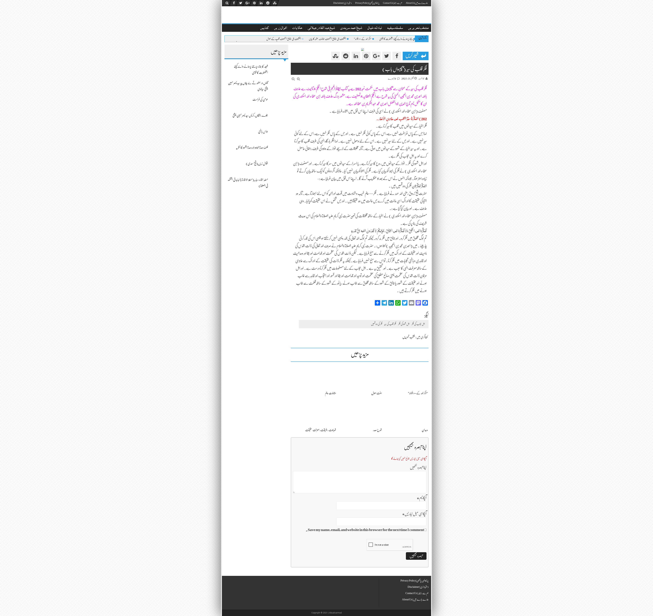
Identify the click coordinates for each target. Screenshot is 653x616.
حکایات (297, 28)
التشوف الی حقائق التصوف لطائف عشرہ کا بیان (327, 39)
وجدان (425, 430)
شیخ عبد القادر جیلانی (321, 28)
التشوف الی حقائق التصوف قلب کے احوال (283, 39)
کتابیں (264, 28)
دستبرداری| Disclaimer (342, 3)
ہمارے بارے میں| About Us (417, 3)
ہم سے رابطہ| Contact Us (392, 3)
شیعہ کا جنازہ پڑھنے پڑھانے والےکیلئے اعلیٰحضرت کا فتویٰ (401, 39)
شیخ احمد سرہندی (351, 28)
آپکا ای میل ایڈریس (414, 513)
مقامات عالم (330, 393)
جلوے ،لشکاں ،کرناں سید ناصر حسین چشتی (250, 115)
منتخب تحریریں (418, 28)
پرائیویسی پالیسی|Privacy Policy (367, 3)
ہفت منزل (376, 393)
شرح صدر (377, 430)
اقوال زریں (280, 28)
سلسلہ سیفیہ (395, 28)
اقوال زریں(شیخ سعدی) (257, 163)
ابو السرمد (421, 78)
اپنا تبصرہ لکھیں (418, 467)
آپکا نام (421, 497)
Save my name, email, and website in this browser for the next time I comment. (365, 529)
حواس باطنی (263, 131)
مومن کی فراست (260, 99)
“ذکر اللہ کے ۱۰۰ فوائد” (362, 39)
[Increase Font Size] (298, 79)
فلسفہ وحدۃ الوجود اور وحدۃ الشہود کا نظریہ (252, 147)
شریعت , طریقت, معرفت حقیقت (320, 430)
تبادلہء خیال (374, 28)
